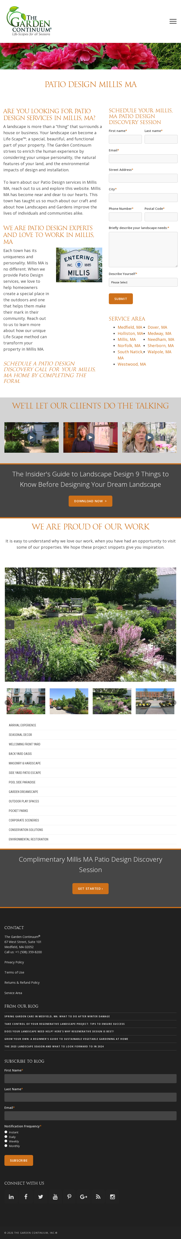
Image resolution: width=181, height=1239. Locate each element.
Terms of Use (14, 972)
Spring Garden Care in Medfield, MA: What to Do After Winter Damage (57, 1016)
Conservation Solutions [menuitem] (26, 830)
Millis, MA (127, 339)
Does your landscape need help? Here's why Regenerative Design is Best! (59, 1031)
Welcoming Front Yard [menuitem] (24, 744)
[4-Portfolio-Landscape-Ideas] (155, 701)
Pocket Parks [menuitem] (18, 811)
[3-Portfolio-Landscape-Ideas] (112, 701)
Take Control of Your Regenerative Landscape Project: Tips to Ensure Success (64, 1023)
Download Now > (90, 501)
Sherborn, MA (161, 345)
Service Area (13, 993)
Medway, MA (159, 333)
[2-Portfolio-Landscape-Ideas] (68, 701)
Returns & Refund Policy (22, 982)
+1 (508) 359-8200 (28, 952)
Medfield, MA (130, 327)
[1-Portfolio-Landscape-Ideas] (25, 701)
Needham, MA (161, 339)
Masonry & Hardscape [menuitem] (25, 763)
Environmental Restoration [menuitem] (28, 839)
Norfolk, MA (129, 345)
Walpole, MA (159, 351)
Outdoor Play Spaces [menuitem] (24, 801)
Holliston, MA (130, 333)
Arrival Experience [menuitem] (22, 725)
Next (171, 624)
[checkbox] (90, 1139)
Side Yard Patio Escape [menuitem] (25, 773)
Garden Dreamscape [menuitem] (23, 792)
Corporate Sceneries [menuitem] (24, 820)
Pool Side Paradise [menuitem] (22, 782)
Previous (10, 624)
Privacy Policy (14, 962)
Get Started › (90, 888)
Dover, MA (157, 327)
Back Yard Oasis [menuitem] (20, 754)
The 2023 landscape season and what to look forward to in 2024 (54, 1046)
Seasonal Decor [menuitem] (20, 735)
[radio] (90, 1132)
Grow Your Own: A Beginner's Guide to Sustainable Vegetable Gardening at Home (66, 1038)
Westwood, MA (132, 364)
